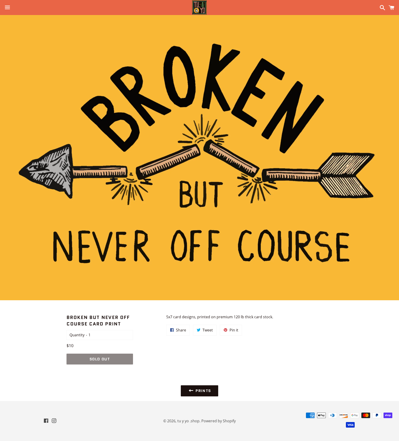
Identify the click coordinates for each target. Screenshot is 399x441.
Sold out (100, 359)
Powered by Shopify (218, 420)
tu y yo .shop (188, 420)
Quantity (77, 334)
